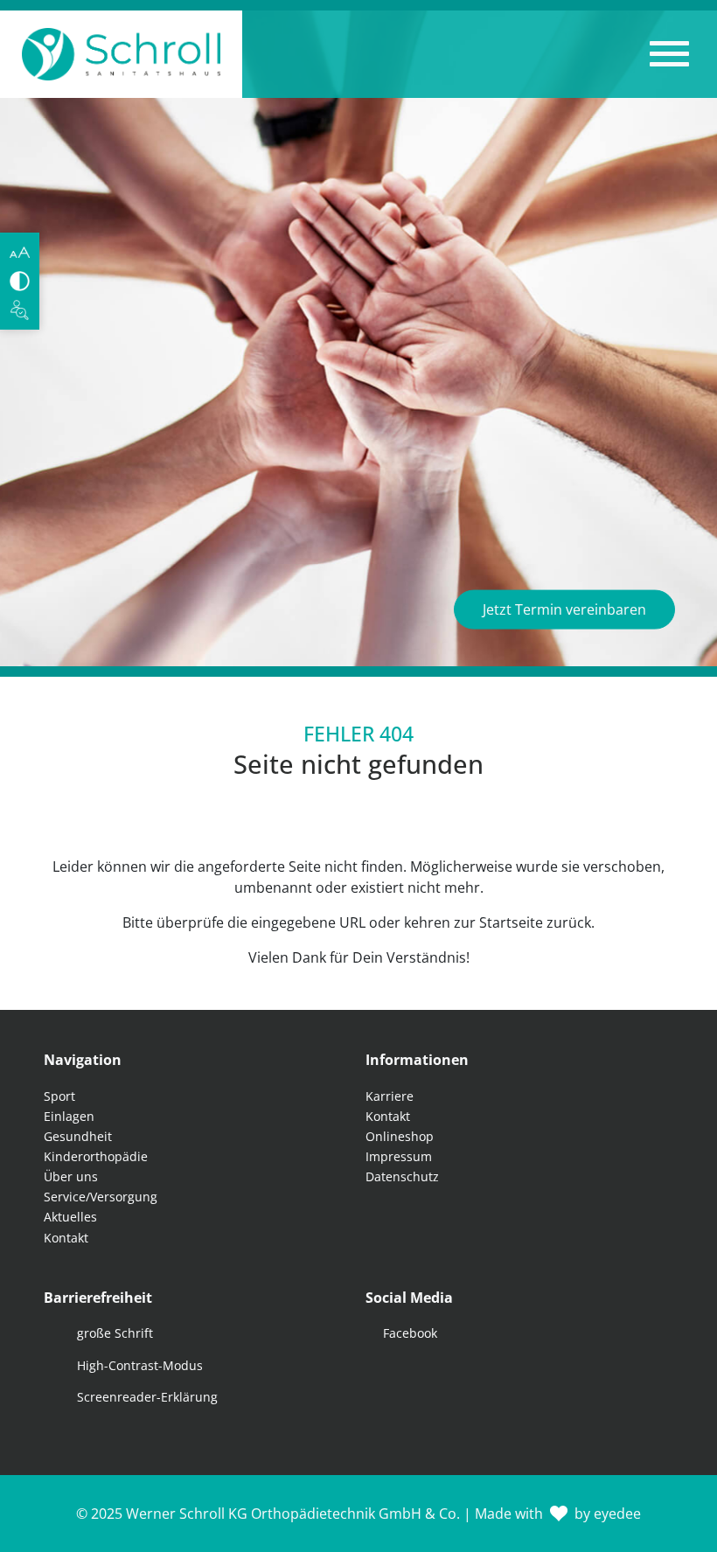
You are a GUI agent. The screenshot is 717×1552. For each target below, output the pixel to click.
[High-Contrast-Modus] (20, 281)
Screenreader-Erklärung (147, 1396)
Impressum (398, 1156)
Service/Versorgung (100, 1196)
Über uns (71, 1176)
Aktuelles (70, 1216)
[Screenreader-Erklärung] (20, 310)
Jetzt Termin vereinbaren (564, 609)
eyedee (617, 1513)
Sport (59, 1096)
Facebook (410, 1333)
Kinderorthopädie (96, 1156)
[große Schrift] (20, 252)
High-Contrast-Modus (140, 1365)
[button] (669, 54)
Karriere (389, 1096)
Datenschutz (402, 1176)
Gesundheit (78, 1136)
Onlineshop (399, 1136)
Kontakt (66, 1237)
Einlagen (69, 1116)
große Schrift (115, 1333)
